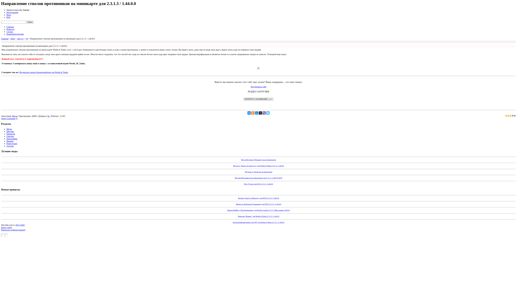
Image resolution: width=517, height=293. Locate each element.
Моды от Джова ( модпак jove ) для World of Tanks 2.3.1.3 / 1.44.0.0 (258, 166)
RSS (8, 17)
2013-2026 (20, 225)
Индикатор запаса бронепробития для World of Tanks (43, 72)
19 (27, 39)
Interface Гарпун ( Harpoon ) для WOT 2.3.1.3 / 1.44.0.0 (258, 198)
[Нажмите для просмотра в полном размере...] (258, 68)
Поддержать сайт (258, 87)
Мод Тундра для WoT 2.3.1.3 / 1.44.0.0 (258, 184)
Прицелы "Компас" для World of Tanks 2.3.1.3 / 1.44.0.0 (258, 216)
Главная (4, 39)
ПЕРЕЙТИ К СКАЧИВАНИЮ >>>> (258, 99)
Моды (15, 116)
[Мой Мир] (256, 113)
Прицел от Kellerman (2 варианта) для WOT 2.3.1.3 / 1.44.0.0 (258, 204)
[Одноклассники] (252, 113)
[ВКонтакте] (249, 113)
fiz (48, 116)
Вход (8, 15)
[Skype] (268, 113)
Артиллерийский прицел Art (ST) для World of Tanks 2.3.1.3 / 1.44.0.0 (258, 222)
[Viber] (264, 113)
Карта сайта (6, 227)
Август (20, 39)
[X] (260, 113)
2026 (13, 39)
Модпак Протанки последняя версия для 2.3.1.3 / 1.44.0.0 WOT (258, 178)
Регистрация (12, 12)
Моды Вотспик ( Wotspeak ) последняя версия (258, 160)
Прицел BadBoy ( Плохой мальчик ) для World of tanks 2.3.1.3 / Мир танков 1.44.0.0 (258, 210)
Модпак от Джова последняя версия (258, 172)
